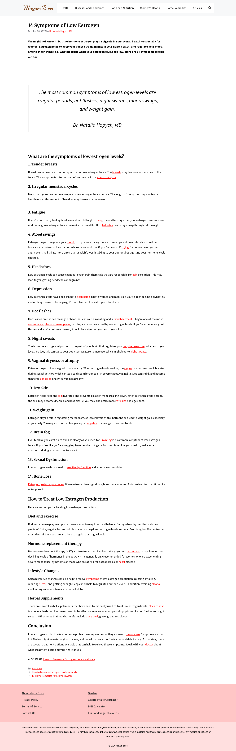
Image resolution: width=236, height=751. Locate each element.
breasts (116, 172)
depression (83, 297)
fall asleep (108, 225)
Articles (197, 8)
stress (43, 584)
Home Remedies (176, 8)
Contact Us (28, 713)
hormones (133, 551)
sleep (99, 220)
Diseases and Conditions (89, 8)
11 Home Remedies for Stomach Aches (52, 675)
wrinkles (121, 401)
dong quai (92, 616)
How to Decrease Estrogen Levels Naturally (69, 659)
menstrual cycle (106, 177)
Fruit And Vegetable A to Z (103, 713)
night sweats (138, 351)
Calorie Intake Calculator (103, 700)
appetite (92, 423)
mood (70, 242)
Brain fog (106, 440)
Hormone (37, 668)
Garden (92, 693)
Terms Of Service (32, 706)
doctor (149, 644)
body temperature (133, 346)
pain (134, 274)
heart (122, 562)
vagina (128, 368)
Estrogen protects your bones (46, 484)
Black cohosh (156, 606)
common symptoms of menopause (49, 324)
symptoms (92, 579)
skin (60, 396)
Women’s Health (150, 8)
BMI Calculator (97, 706)
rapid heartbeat (123, 319)
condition (46, 379)
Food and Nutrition (122, 8)
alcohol (156, 584)
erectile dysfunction (79, 467)
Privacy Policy (30, 700)
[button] (209, 8)
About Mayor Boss (33, 693)
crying (125, 247)
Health (65, 8)
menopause (133, 634)
